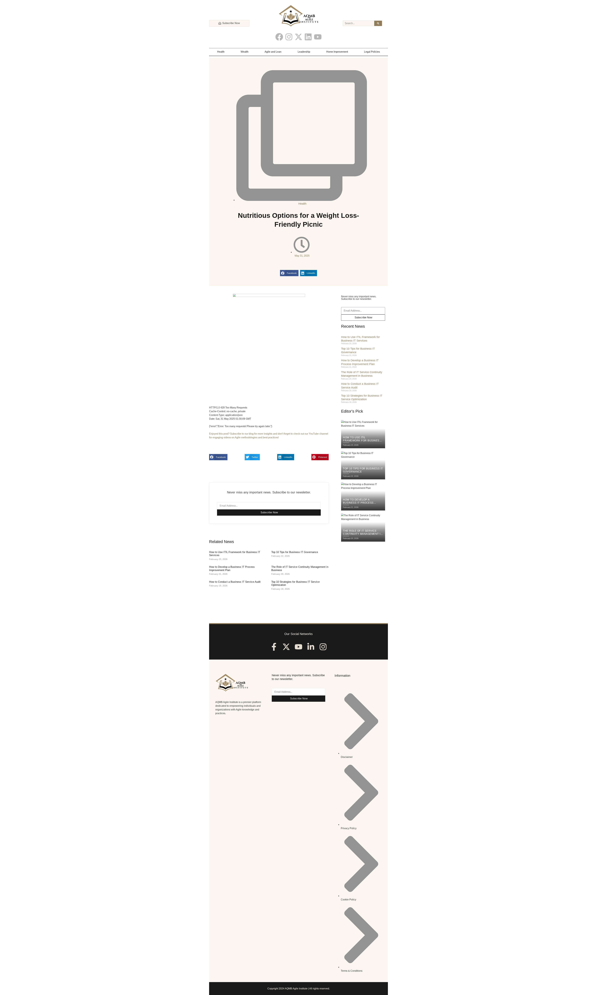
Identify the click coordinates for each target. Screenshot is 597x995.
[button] (289, 273)
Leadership (304, 51)
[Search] (378, 23)
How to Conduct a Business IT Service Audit (235, 581)
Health (220, 51)
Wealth (244, 51)
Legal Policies (372, 51)
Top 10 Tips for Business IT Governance (294, 552)
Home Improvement (337, 51)
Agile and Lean (273, 51)
